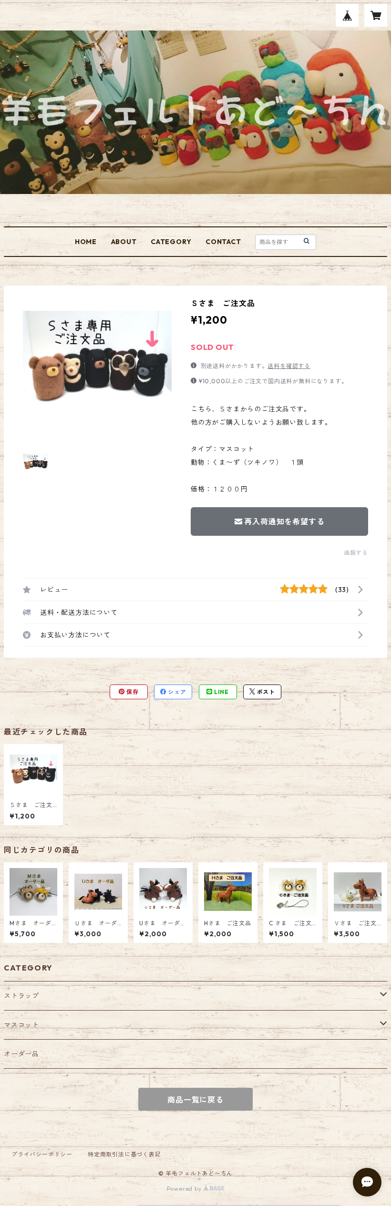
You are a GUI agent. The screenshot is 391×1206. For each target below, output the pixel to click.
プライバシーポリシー (41, 1154)
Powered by (185, 1188)
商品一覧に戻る (195, 1099)
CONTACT (223, 241)
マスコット (21, 1025)
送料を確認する (289, 365)
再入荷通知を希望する (284, 521)
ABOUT (124, 241)
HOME (86, 241)
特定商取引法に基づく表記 (124, 1154)
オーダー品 (21, 1054)
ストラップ (21, 995)
